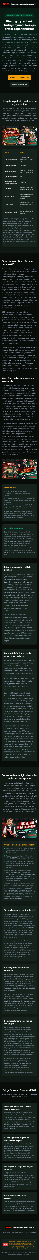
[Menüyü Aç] (35, 4)
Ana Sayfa (6, 1232)
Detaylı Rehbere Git (19, 84)
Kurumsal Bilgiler (17, 1232)
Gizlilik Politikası (31, 1232)
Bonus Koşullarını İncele (19, 78)
